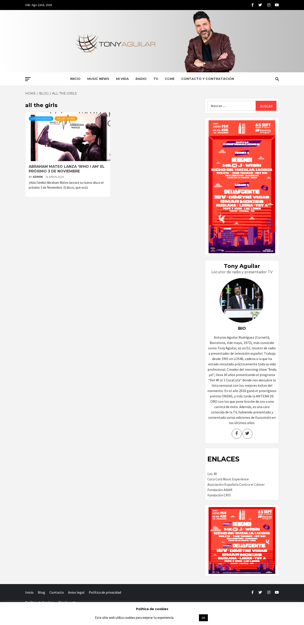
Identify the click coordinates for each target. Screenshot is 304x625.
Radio (141, 79)
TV (155, 79)
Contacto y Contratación (207, 79)
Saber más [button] (186, 617)
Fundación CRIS (219, 495)
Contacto (56, 592)
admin (38, 176)
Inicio (75, 79)
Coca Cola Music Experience (228, 479)
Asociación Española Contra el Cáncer (236, 484)
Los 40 (212, 473)
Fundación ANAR (219, 489)
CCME (169, 79)
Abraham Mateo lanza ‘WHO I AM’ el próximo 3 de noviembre (67, 168)
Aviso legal (76, 592)
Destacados (41, 118)
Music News (98, 79)
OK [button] (203, 618)
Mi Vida (122, 79)
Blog (41, 592)
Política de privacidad (105, 592)
